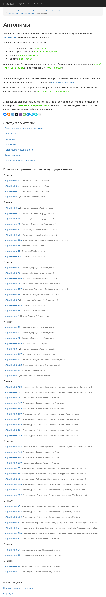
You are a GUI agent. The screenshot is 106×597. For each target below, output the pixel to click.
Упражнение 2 (12, 207)
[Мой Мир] (28, 114)
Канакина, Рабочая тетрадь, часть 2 (39, 354)
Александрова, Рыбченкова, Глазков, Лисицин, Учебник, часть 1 (52, 413)
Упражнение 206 (13, 484)
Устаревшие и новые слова (19, 149)
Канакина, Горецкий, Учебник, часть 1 (37, 207)
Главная (8, 3)
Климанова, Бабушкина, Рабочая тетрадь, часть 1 (45, 289)
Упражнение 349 (13, 408)
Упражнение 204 (13, 234)
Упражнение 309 (13, 435)
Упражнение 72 (12, 332)
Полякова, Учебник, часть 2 (35, 256)
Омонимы (10, 138)
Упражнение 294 (13, 489)
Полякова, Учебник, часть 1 (34, 245)
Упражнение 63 (12, 180)
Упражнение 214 (13, 256)
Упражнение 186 (13, 278)
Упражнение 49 (12, 272)
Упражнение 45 (12, 218)
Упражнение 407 (13, 392)
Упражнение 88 (12, 473)
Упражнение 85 (12, 468)
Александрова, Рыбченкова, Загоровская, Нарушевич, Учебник (50, 506)
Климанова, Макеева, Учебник (35, 180)
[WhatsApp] (24, 114)
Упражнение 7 (12, 348)
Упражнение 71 (12, 267)
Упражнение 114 (13, 229)
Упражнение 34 (12, 549)
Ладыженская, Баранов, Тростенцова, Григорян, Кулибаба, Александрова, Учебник (59, 522)
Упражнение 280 (13, 516)
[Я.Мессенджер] (36, 114)
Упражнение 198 (13, 511)
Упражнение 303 (13, 446)
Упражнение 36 (12, 294)
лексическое (9, 37)
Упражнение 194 (13, 429)
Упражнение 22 (12, 571)
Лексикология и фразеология (21, 12)
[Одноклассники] (8, 114)
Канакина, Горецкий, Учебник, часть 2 (39, 224)
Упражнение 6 (12, 316)
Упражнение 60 (12, 224)
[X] (16, 114)
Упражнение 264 (13, 457)
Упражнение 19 (12, 250)
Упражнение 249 (13, 451)
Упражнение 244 (13, 397)
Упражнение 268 (13, 533)
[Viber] (20, 114)
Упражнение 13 (12, 522)
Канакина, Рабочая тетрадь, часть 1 (38, 213)
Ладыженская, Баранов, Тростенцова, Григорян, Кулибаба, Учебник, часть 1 (57, 386)
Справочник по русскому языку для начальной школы (55, 9)
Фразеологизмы (13, 155)
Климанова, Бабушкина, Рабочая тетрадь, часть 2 (45, 240)
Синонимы (10, 133)
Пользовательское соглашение (19, 588)
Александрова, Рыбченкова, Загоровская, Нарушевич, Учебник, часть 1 (54, 468)
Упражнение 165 (13, 343)
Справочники (35, 3)
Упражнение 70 (12, 327)
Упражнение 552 (13, 494)
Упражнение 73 (12, 337)
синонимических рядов (63, 82)
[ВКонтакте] (5, 114)
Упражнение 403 (13, 386)
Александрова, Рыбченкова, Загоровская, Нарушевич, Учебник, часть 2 (55, 495)
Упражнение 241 (13, 527)
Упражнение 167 (13, 354)
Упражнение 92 (12, 359)
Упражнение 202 (13, 364)
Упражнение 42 (12, 213)
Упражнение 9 (12, 375)
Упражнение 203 (13, 305)
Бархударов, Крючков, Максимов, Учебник (41, 549)
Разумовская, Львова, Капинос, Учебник (41, 397)
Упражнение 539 (13, 462)
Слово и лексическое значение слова (24, 128)
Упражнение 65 (12, 191)
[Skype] (32, 114)
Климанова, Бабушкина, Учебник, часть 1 (41, 283)
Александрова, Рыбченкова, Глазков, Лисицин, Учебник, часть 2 (52, 435)
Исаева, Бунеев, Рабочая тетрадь (35, 316)
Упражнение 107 (13, 289)
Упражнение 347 (13, 403)
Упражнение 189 (13, 413)
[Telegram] (12, 114)
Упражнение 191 (13, 419)
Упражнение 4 (12, 196)
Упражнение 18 (12, 245)
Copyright (8, 593)
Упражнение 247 (13, 283)
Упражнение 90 (12, 478)
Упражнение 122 (13, 555)
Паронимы (10, 144)
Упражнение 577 (13, 538)
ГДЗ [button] (20, 3)
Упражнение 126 (13, 240)
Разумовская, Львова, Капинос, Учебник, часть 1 (45, 403)
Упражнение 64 (12, 185)
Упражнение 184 (13, 310)
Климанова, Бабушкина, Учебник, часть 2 (40, 294)
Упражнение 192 (13, 424)
